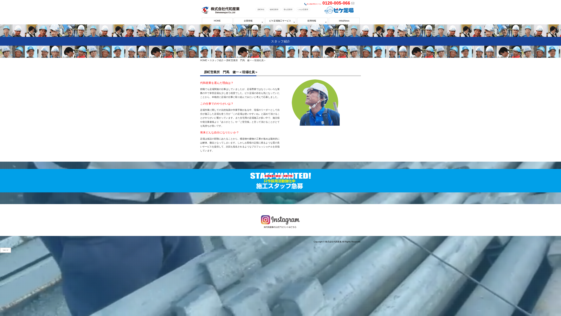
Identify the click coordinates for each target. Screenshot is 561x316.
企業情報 (248, 20)
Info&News (344, 20)
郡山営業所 (288, 9)
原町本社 (260, 9)
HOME (217, 20)
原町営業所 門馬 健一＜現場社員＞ (231, 72)
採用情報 (311, 20)
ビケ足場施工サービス (280, 20)
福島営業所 (274, 9)
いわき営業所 (303, 9)
